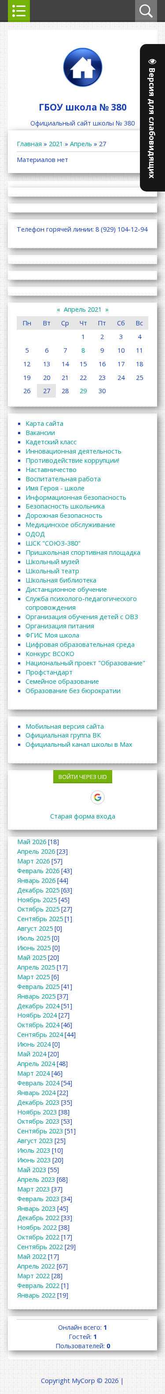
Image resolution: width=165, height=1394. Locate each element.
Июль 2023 (33, 1150)
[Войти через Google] (98, 797)
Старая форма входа (82, 815)
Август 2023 (35, 1140)
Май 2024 (31, 1053)
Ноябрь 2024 (37, 1014)
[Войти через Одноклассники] (113, 797)
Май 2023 (31, 1169)
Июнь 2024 (34, 1044)
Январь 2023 (36, 1208)
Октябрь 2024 (38, 1024)
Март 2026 (33, 860)
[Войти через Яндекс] (82, 797)
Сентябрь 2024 (40, 1034)
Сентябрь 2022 (40, 1246)
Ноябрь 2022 (37, 1227)
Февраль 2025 (38, 986)
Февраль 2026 (38, 870)
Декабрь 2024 (38, 1005)
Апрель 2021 (83, 309)
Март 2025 (33, 976)
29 (83, 390)
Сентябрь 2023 (40, 1130)
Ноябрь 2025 (37, 899)
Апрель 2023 (36, 1179)
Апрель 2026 (36, 851)
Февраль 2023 (38, 1198)
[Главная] (83, 86)
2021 (56, 143)
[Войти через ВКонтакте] (52, 797)
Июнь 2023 (34, 1159)
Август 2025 (35, 928)
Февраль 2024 (38, 1082)
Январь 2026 (36, 880)
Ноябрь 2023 (37, 1111)
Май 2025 (31, 957)
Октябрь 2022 (38, 1236)
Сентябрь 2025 (40, 918)
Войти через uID (83, 777)
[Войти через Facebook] (67, 797)
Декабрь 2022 (38, 1217)
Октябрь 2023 (38, 1121)
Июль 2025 (33, 937)
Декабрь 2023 (38, 1102)
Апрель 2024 (36, 1063)
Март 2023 (33, 1188)
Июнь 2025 (34, 947)
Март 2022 (33, 1275)
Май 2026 (31, 841)
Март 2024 (33, 1073)
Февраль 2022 (38, 1285)
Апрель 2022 (36, 1265)
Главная (29, 143)
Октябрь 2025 (38, 908)
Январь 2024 (36, 1092)
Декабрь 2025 (38, 889)
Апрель (81, 143)
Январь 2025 (36, 996)
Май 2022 (31, 1256)
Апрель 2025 (36, 967)
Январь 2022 (36, 1295)
